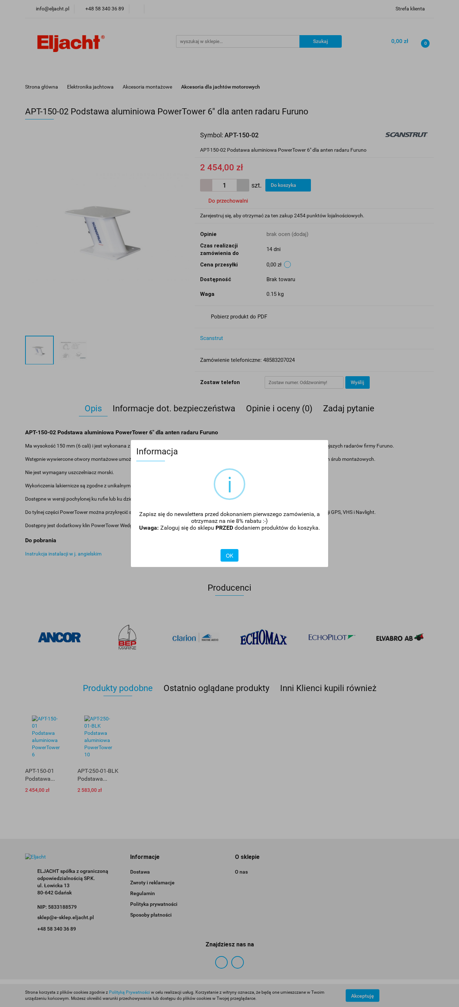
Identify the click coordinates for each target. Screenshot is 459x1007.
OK (229, 555)
